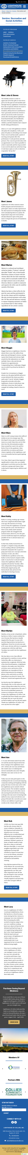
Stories (14, 11)
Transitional (7, 36)
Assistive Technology (9, 43)
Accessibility (22, 1148)
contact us (16, 1150)
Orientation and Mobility (10, 49)
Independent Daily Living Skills (13, 47)
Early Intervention (8, 34)
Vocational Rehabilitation (11, 57)
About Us (8, 11)
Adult (5, 32)
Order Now (14, 1022)
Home (3, 11)
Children (11, 32)
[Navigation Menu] (24, 6)
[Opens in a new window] (14, 1067)
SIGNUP (6, 1113)
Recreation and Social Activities (13, 51)
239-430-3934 (21, 2)
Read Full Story (8, 155)
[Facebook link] (12, 1122)
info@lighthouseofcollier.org (15, 1140)
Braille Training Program (10, 45)
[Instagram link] (15, 1122)
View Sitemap (18, 1151)
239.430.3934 (15, 1135)
